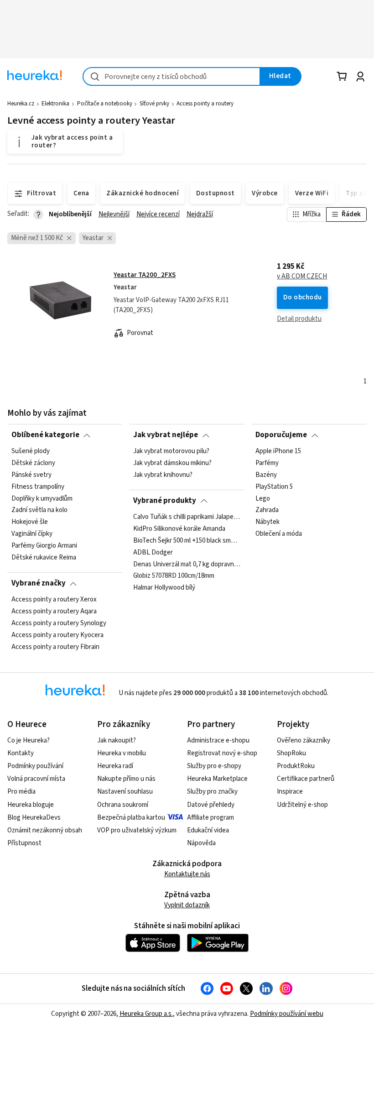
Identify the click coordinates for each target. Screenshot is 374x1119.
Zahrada (267, 510)
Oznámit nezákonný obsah (44, 830)
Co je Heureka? (28, 740)
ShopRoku (291, 753)
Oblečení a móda (278, 534)
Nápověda (201, 843)
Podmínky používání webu (286, 1014)
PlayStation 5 (274, 486)
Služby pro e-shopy (214, 766)
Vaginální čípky (31, 534)
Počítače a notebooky (104, 103)
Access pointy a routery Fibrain (55, 646)
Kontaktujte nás (187, 874)
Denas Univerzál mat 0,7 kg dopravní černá (186, 564)
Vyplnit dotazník (187, 905)
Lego (262, 498)
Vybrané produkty (164, 500)
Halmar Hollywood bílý (164, 587)
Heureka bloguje (30, 805)
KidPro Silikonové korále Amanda (179, 528)
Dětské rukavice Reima (43, 557)
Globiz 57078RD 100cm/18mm (173, 575)
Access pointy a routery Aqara (54, 611)
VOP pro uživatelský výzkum (137, 830)
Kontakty (20, 753)
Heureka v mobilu (121, 753)
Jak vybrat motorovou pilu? (171, 451)
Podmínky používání (35, 766)
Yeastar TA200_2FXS (145, 275)
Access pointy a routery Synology (58, 622)
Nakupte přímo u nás (126, 779)
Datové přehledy (210, 805)
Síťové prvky (154, 103)
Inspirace (290, 791)
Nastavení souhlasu (125, 791)
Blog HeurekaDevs (34, 817)
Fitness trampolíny (37, 486)
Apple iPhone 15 (278, 451)
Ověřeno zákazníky (303, 740)
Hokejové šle (29, 522)
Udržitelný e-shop (302, 805)
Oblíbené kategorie (45, 434)
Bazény (266, 474)
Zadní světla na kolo (39, 510)
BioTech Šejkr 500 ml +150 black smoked (186, 540)
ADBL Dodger (153, 552)
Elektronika (55, 103)
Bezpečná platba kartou (131, 817)
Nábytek (267, 522)
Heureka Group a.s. (146, 1014)
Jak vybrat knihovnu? (162, 474)
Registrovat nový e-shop (222, 753)
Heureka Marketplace (217, 779)
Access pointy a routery (205, 103)
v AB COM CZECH (302, 276)
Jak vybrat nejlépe (165, 434)
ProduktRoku (296, 766)
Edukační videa (208, 830)
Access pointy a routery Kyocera (57, 634)
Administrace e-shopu (218, 740)
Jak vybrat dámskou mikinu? (172, 463)
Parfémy (267, 463)
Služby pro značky (212, 791)
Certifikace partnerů (305, 779)
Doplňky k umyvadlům (42, 498)
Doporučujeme (281, 434)
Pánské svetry (31, 474)
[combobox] (171, 76)
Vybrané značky (38, 583)
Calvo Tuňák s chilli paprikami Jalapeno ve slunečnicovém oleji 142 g (186, 517)
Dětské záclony (33, 463)
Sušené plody (30, 451)
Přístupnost (24, 843)
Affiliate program (210, 817)
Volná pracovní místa (36, 779)
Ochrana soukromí (122, 805)
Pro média (21, 791)
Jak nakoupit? (116, 740)
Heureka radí (115, 766)
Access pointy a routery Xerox (54, 599)
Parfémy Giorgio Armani (44, 545)
